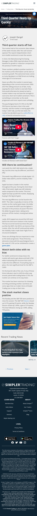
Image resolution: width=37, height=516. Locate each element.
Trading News (10, 9)
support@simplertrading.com (18, 388)
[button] (34, 14)
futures (26, 301)
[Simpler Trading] (10, 3)
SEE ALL (31, 360)
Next (27, 369)
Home (2, 9)
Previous (10, 369)
